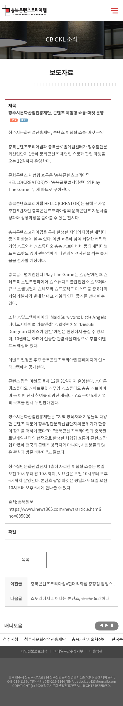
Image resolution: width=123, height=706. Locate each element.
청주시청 (10, 639)
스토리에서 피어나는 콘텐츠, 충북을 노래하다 (70, 598)
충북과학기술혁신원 (89, 639)
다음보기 (106, 625)
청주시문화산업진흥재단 (45, 639)
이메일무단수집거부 (68, 651)
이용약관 (95, 651)
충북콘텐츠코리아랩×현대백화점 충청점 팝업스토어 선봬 (73, 584)
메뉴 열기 (114, 10)
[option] (10, 640)
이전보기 (101, 625)
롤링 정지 (112, 625)
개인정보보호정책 (34, 651)
